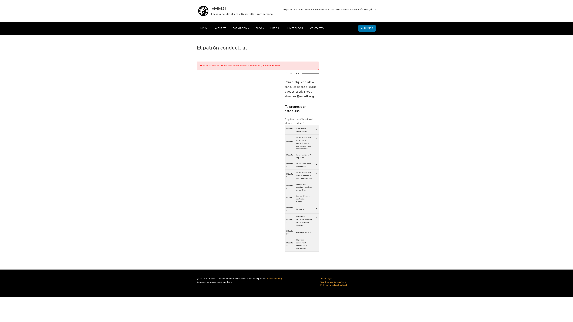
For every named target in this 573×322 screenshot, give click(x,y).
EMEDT (219, 9)
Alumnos (367, 28)
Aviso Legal (326, 278)
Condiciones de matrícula (333, 282)
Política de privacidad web (334, 285)
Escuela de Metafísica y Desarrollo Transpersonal (242, 14)
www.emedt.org (274, 278)
